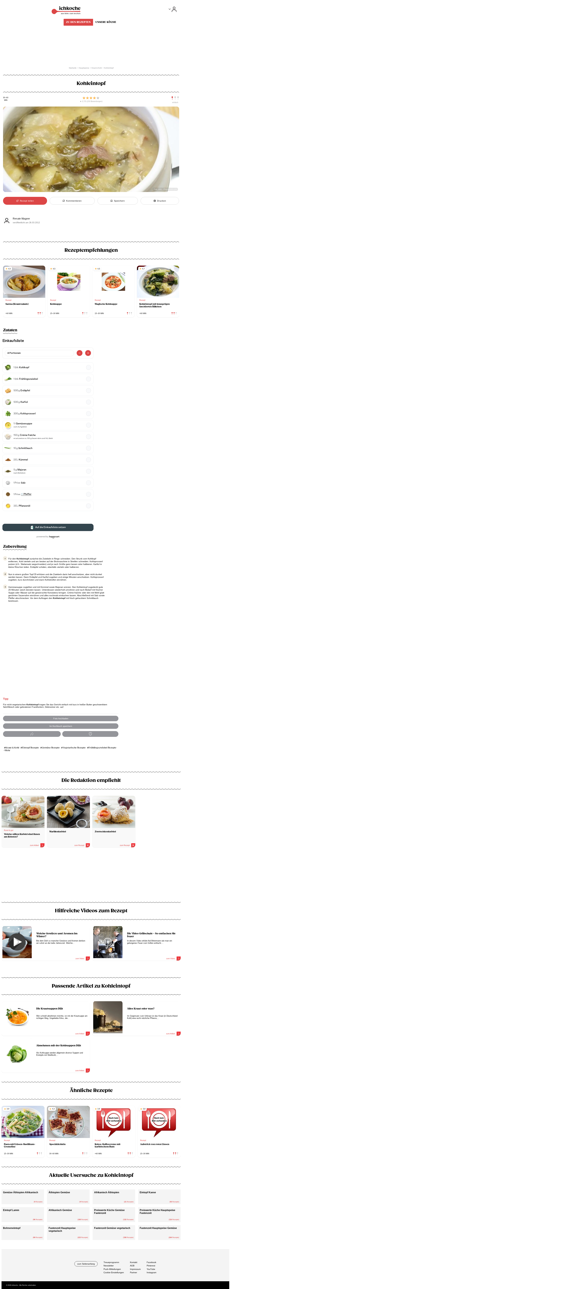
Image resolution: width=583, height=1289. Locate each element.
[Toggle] (172, 9)
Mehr (7, 750)
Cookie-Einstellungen (114, 1272)
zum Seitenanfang (86, 1264)
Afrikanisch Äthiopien (106, 1192)
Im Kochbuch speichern (60, 726)
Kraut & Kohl (12, 747)
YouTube (151, 1269)
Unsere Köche (105, 22)
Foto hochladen (60, 718)
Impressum (135, 1269)
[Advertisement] (91, 876)
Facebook (151, 1262)
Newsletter (109, 1265)
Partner (133, 1272)
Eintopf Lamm (11, 1210)
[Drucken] (90, 734)
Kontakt (133, 1262)
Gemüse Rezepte (51, 747)
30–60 (5, 98)
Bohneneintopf (11, 1228)
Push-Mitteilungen (112, 1269)
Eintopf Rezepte (30, 747)
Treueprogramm (111, 1262)
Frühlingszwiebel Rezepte (102, 747)
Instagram (151, 1272)
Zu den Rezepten (78, 22)
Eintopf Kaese (148, 1192)
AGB (132, 1265)
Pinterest (151, 1265)
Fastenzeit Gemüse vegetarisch (112, 1228)
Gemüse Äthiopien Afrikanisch (20, 1192)
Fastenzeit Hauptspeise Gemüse (158, 1228)
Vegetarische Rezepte (74, 747)
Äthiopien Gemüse (59, 1192)
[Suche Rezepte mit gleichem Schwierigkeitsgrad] (175, 98)
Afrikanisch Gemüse (60, 1210)
